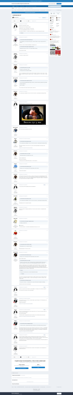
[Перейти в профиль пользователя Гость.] (15, 26)
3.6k (15, 84)
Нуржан (15, 163)
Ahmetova (15, 64)
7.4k (15, 30)
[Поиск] (60, 6)
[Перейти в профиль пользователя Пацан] (15, 39)
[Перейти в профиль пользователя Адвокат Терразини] (15, 57)
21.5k (15, 71)
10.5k (15, 191)
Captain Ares (15, 252)
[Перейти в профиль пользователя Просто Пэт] (50, 18)
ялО (15, 230)
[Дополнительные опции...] (47, 37)
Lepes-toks (15, 218)
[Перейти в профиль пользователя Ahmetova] (15, 67)
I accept (59, 393)
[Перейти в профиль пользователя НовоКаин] (15, 348)
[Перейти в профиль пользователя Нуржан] (15, 166)
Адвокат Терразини (15, 54)
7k (15, 352)
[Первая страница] (12, 21)
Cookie (39, 389)
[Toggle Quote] (20, 39)
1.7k (15, 214)
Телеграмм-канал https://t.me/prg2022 (30, 12)
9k (15, 43)
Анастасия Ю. (15, 127)
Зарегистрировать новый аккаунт (22, 368)
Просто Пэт (53, 17)
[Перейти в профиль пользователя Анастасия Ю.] (15, 80)
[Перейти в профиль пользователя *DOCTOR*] (15, 198)
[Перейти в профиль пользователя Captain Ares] (15, 255)
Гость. (15, 101)
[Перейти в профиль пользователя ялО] (15, 233)
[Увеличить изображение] (32, 114)
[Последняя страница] (30, 21)
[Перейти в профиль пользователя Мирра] (50, 20)
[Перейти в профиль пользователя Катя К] (13, 18)
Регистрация (59, 3)
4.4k (15, 202)
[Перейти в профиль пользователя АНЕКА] (15, 301)
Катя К (17, 17)
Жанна (15, 138)
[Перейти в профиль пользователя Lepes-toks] (15, 221)
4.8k (15, 170)
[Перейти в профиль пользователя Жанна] (15, 141)
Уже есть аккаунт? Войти (52, 3)
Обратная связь (35, 389)
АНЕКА (15, 298)
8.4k (15, 327)
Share (40, 17)
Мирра (53, 19)
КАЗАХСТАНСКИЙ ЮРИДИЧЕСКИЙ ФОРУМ (20, 3)
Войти (38, 367)
